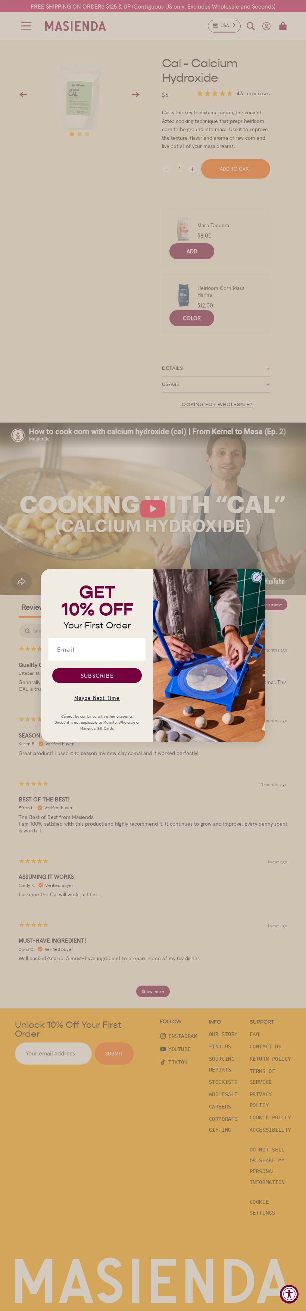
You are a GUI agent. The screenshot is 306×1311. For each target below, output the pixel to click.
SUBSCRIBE (97, 675)
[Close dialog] (256, 577)
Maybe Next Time (97, 698)
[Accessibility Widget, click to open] (289, 1294)
